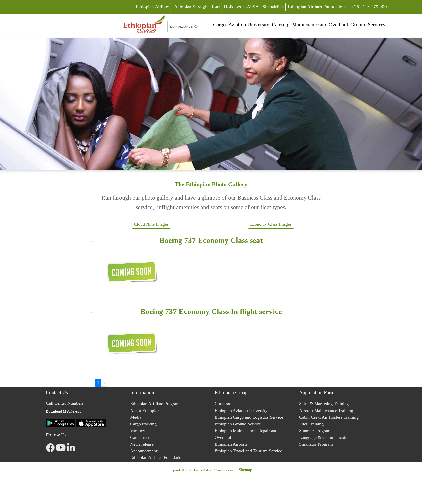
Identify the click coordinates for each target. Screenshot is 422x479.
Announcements (144, 450)
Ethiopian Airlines (152, 6)
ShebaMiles (273, 6)
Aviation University (248, 24)
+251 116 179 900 (369, 6)
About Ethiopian (144, 410)
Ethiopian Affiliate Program (154, 403)
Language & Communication (325, 437)
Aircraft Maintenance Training (326, 410)
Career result (141, 437)
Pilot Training (311, 424)
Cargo (219, 24)
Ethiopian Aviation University (241, 410)
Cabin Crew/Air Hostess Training (329, 417)
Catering (281, 24)
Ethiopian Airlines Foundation (316, 6)
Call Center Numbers (65, 403)
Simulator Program (316, 444)
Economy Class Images (271, 224)
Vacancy (137, 430)
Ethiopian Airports (231, 444)
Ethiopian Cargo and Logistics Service (249, 417)
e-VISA (251, 6)
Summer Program (314, 430)
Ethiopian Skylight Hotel (196, 6)
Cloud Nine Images (151, 224)
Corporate (223, 403)
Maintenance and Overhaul (320, 24)
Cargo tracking (143, 424)
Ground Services (367, 24)
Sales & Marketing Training (324, 403)
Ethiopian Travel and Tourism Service (248, 450)
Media (135, 417)
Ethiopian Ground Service (238, 424)
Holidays (232, 6)
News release (142, 444)
